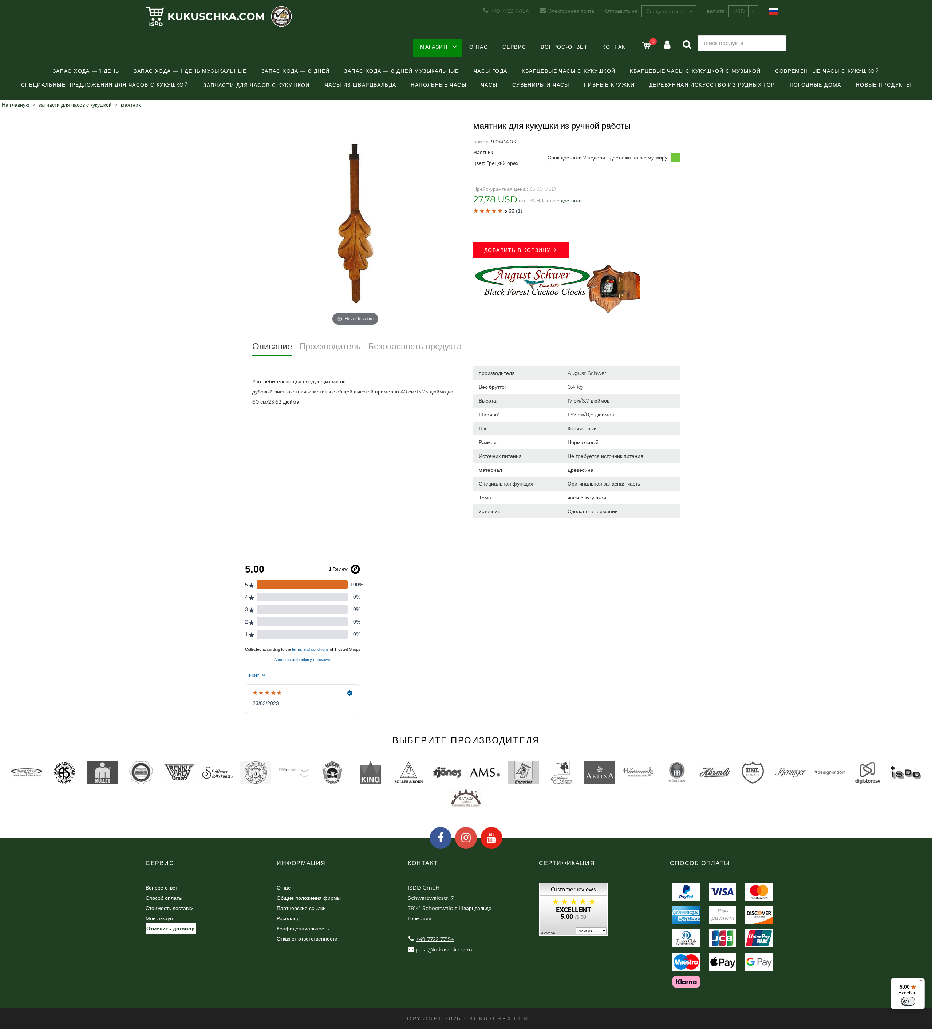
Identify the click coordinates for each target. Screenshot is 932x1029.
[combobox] (668, 11)
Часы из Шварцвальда (360, 85)
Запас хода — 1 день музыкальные (190, 71)
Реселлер (288, 918)
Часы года (491, 71)
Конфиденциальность (303, 928)
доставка (571, 200)
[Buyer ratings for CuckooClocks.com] (573, 912)
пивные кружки (609, 85)
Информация (301, 863)
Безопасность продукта (415, 346)
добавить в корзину (517, 250)
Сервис (514, 47)
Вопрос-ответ (564, 47)
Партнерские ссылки (301, 908)
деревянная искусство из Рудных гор (712, 85)
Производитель (330, 346)
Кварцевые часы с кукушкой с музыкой (695, 71)
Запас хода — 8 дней (295, 71)
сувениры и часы (540, 85)
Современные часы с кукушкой (827, 71)
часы (489, 85)
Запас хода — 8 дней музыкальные (401, 71)
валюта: (716, 11)
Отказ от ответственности (307, 938)
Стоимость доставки (170, 908)
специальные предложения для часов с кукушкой (105, 85)
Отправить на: (622, 11)
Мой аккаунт (160, 918)
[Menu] (920, 982)
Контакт (615, 47)
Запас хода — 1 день (86, 71)
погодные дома (815, 85)
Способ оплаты (164, 898)
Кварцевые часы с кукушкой (568, 71)
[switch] (908, 1001)
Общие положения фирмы (309, 898)
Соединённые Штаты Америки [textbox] (671, 11)
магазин (433, 47)
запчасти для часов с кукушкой (256, 85)
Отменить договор (170, 928)
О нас (478, 47)
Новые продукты (883, 85)
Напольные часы (438, 85)
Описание (272, 346)
